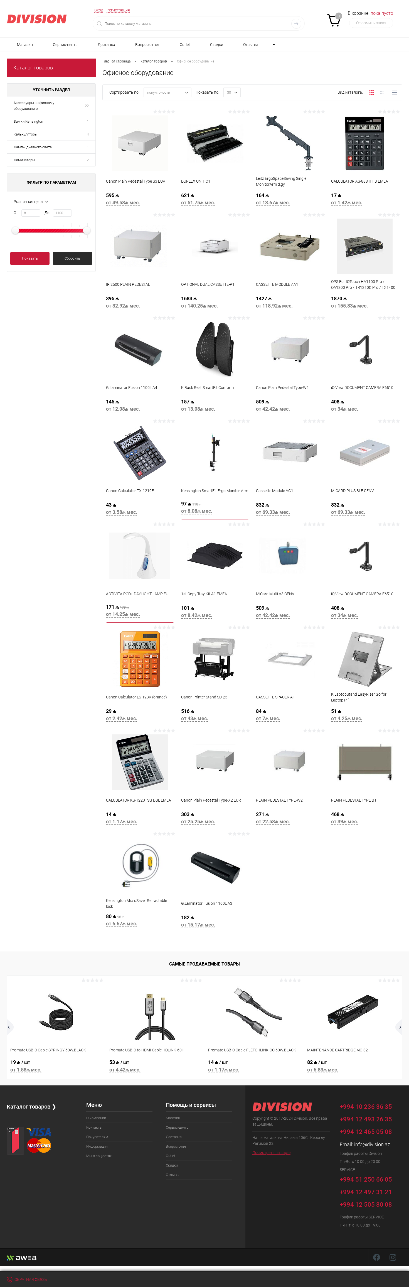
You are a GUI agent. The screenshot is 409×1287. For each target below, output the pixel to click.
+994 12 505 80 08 (366, 1205)
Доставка (106, 44)
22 (87, 106)
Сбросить (72, 258)
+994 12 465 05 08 (366, 1132)
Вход (98, 10)
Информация (97, 1146)
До (47, 213)
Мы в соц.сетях (99, 1156)
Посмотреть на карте (271, 1152)
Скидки (216, 44)
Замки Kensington (28, 121)
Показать (30, 258)
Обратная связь (30, 1279)
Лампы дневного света (33, 147)
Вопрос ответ (147, 44)
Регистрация (118, 10)
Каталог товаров (33, 68)
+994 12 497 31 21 (366, 1192)
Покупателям (97, 1137)
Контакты (94, 1127)
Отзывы (250, 44)
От (16, 213)
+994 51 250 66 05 (366, 1179)
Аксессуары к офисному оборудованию (34, 106)
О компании (96, 1118)
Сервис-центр (65, 44)
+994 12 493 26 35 (366, 1119)
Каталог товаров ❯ (31, 1106)
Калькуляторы (26, 134)
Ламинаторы (24, 160)
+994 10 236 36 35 (366, 1106)
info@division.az (372, 1144)
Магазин (25, 44)
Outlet (185, 44)
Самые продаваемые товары (204, 964)
